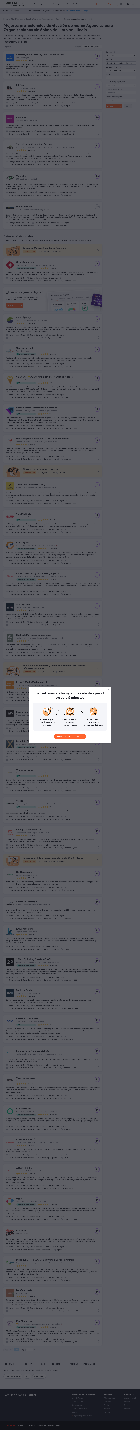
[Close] (108, 689)
